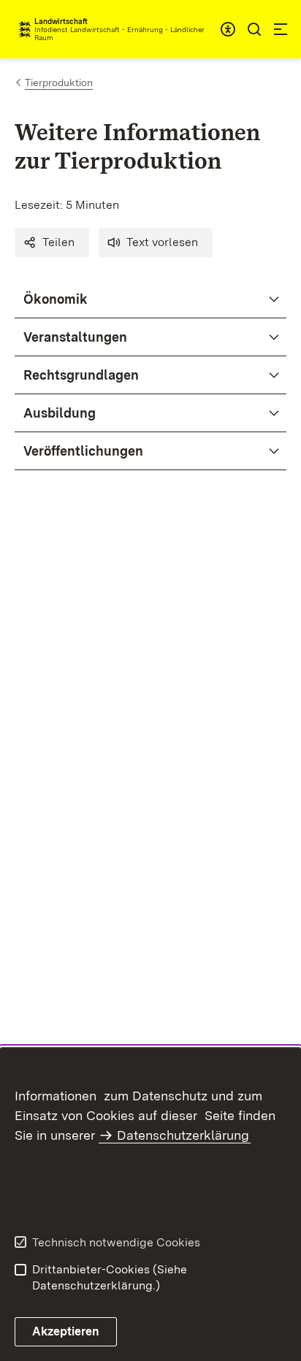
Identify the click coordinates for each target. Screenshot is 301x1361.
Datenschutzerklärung (183, 1135)
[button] (52, 242)
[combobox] (228, 29)
